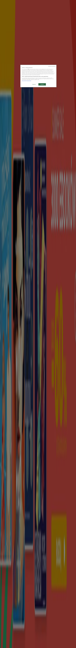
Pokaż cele (34, 84)
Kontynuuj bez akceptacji (52, 66)
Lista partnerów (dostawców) (26, 80)
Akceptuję (42, 84)
